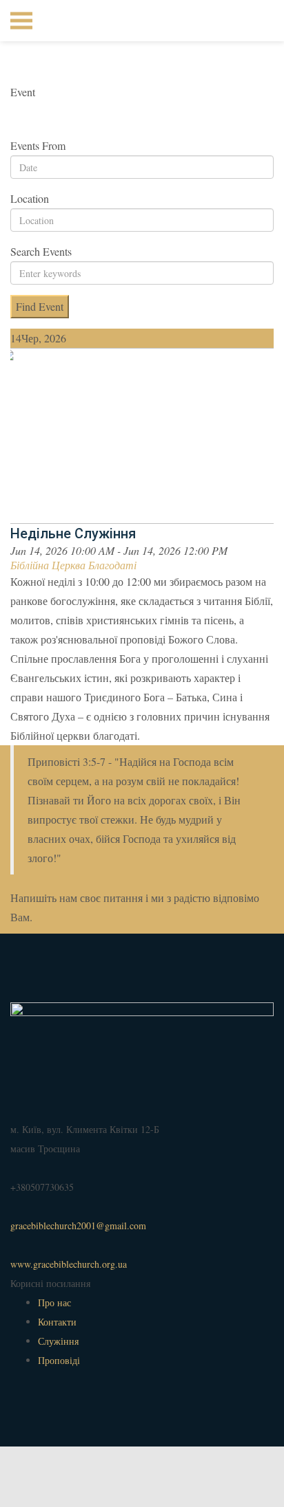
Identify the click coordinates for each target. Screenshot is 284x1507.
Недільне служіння (73, 533)
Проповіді (59, 1360)
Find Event (39, 306)
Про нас (54, 1302)
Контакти (57, 1321)
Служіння (58, 1341)
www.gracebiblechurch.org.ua (68, 1263)
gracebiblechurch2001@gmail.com (78, 1225)
